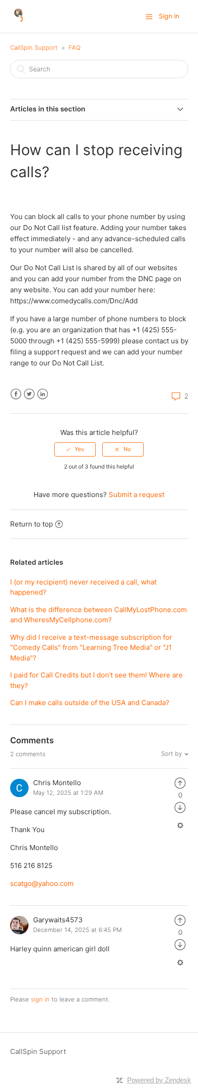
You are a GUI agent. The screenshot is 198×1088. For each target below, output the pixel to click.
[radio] (75, 449)
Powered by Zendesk (159, 1080)
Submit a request (136, 494)
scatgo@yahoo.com (42, 883)
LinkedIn (42, 394)
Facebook (16, 394)
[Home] (18, 21)
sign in (40, 999)
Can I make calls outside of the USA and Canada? (89, 702)
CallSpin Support (34, 47)
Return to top (31, 524)
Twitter (29, 394)
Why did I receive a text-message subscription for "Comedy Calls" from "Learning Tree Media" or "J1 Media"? (91, 647)
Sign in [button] (169, 16)
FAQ (75, 47)
